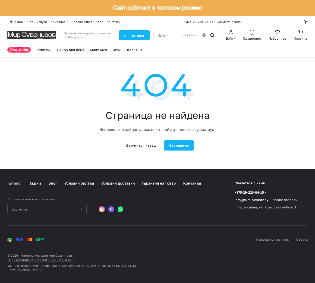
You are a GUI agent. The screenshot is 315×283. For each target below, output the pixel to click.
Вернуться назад (141, 145)
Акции (35, 183)
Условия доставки (118, 183)
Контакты (192, 183)
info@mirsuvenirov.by (251, 200)
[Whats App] (120, 209)
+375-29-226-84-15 (198, 22)
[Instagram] (102, 209)
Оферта (302, 239)
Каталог (14, 183)
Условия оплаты (79, 183)
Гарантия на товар (159, 183)
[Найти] (212, 35)
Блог (52, 183)
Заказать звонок (230, 22)
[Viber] (111, 209)
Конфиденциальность (272, 239)
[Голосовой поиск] (204, 35)
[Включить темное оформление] (306, 22)
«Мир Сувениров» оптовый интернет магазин (40, 259)
